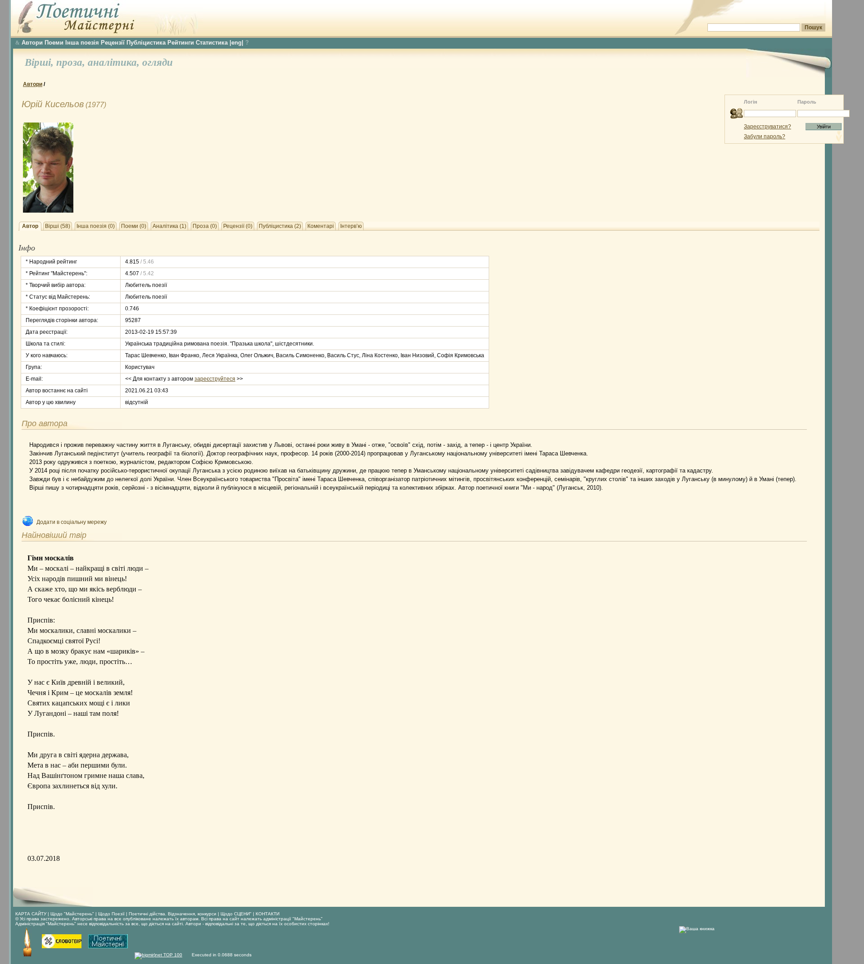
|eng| (236, 42)
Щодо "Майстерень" (72, 913)
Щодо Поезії (112, 913)
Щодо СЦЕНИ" (236, 913)
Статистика (212, 42)
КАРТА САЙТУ (30, 913)
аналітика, (115, 62)
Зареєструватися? (767, 126)
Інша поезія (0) (95, 226)
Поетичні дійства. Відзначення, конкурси (172, 913)
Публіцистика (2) (280, 226)
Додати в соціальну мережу (71, 522)
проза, (72, 62)
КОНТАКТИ (267, 913)
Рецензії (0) (237, 226)
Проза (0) (205, 226)
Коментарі (320, 226)
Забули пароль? (764, 136)
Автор (30, 226)
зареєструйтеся (214, 379)
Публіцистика (146, 42)
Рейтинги (180, 42)
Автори (32, 42)
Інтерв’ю (351, 226)
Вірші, (40, 62)
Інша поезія (82, 42)
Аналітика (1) (169, 226)
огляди (157, 62)
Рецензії (113, 42)
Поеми (54, 42)
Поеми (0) (133, 226)
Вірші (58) (57, 226)
